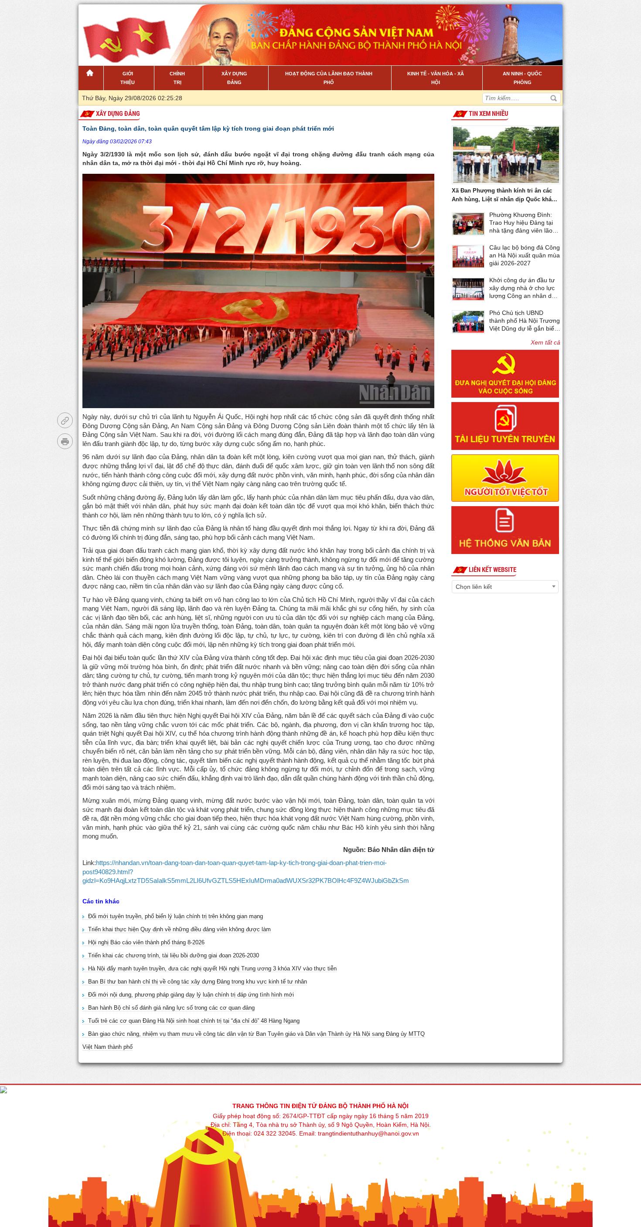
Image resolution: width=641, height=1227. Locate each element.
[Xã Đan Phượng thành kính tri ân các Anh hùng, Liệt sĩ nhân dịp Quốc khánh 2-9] (506, 153)
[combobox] (505, 586)
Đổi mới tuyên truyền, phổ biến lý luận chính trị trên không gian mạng (175, 916)
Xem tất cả (545, 342)
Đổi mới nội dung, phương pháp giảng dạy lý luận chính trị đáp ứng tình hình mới (191, 994)
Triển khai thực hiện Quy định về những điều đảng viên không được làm (179, 929)
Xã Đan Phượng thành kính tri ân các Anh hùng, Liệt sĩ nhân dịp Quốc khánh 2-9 (505, 195)
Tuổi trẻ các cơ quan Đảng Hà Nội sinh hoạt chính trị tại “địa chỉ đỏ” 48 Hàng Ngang (194, 1020)
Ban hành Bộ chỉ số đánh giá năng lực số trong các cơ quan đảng (171, 1007)
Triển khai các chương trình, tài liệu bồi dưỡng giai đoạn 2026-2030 (173, 955)
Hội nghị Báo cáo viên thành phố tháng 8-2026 (146, 942)
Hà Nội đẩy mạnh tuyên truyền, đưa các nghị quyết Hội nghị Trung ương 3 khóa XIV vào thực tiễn (212, 968)
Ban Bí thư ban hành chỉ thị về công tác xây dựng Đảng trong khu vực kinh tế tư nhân (197, 981)
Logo (122, 30)
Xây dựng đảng (118, 114)
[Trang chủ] (90, 78)
